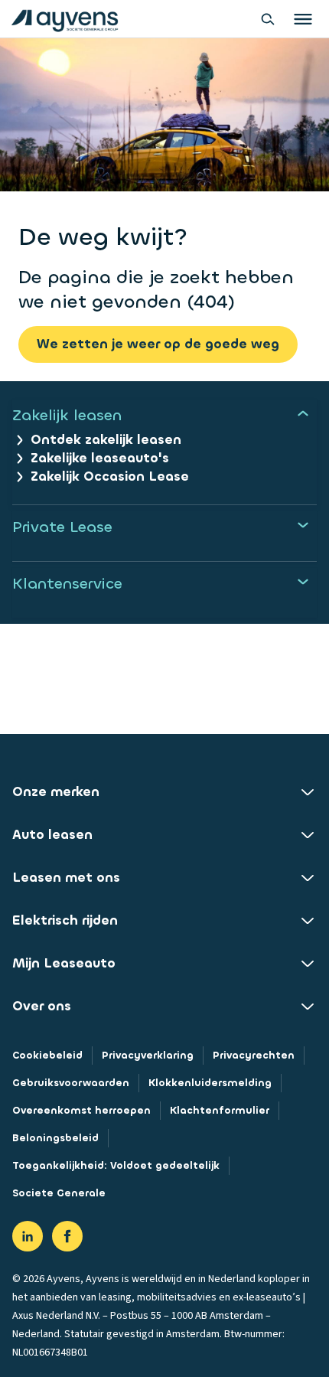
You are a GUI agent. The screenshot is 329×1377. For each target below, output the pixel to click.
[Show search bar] (267, 19)
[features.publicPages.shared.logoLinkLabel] (64, 19)
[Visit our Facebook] (67, 1236)
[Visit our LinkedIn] (27, 1236)
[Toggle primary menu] (303, 19)
